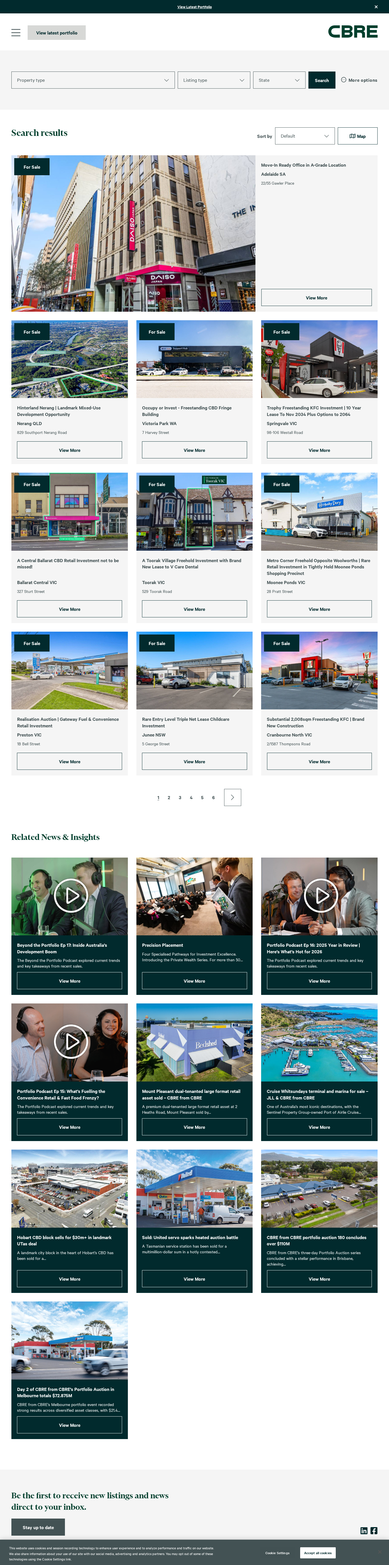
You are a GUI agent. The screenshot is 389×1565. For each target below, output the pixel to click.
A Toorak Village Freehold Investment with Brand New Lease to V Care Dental (191, 563)
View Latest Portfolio (194, 6)
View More (316, 297)
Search (322, 80)
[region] (194, 1552)
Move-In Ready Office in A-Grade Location (303, 165)
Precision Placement (162, 945)
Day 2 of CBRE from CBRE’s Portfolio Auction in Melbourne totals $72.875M (65, 1392)
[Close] (380, 1552)
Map (361, 136)
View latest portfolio (56, 32)
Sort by (264, 136)
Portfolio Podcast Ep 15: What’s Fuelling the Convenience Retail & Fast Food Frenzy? (61, 1094)
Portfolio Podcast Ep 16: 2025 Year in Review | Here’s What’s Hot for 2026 (313, 948)
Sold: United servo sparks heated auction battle (190, 1237)
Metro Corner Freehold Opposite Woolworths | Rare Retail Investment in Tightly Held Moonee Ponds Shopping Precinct (318, 566)
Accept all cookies (318, 1552)
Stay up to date (38, 1527)
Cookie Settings (277, 1552)
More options (363, 80)
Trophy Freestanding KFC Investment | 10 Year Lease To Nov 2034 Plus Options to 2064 (314, 410)
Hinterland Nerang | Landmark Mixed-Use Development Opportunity (59, 410)
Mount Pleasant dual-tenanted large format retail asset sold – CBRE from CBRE (191, 1094)
